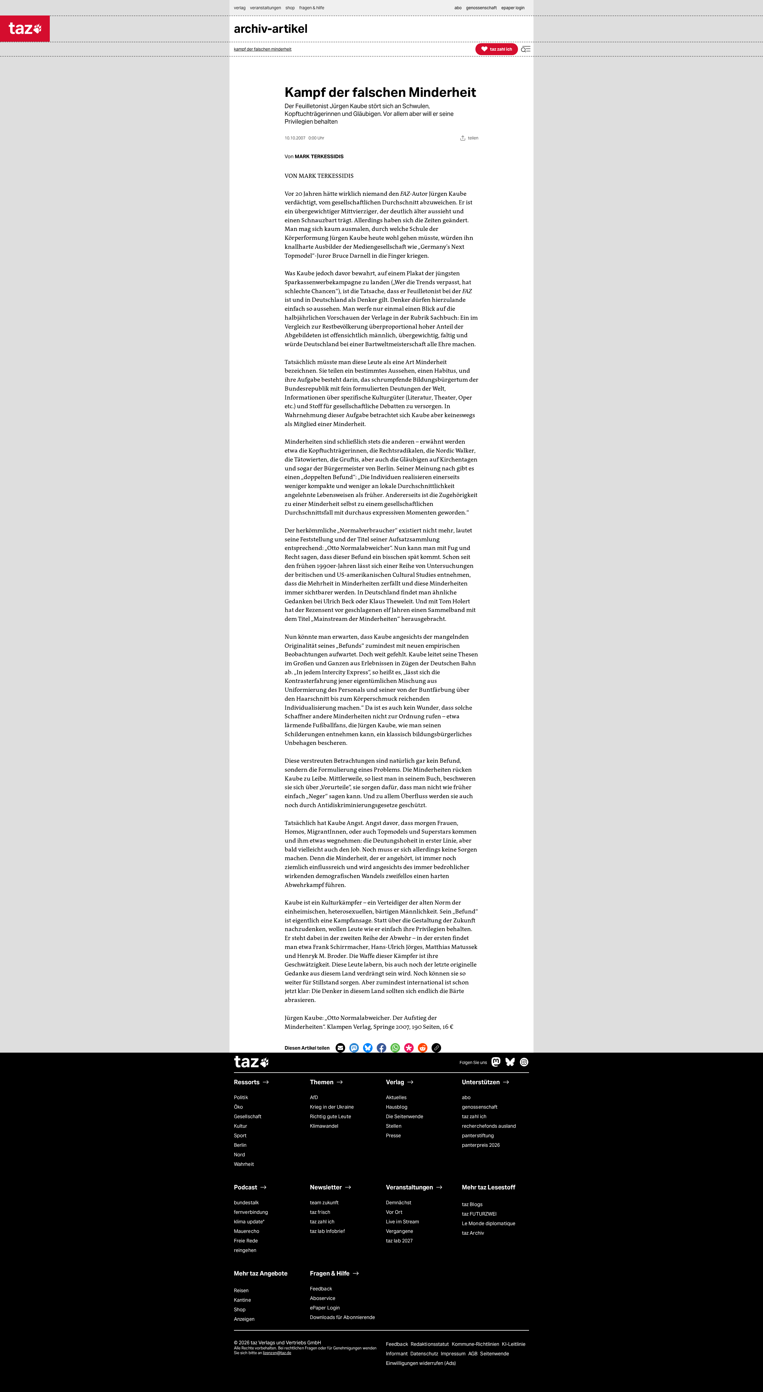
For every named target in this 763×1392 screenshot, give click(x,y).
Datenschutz (424, 1354)
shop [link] (290, 7)
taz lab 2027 (399, 1241)
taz (252, 1062)
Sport (240, 1135)
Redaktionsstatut (430, 1344)
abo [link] (458, 7)
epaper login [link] (513, 7)
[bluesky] (510, 1065)
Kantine (242, 1300)
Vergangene (399, 1231)
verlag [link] (240, 7)
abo (466, 1097)
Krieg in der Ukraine (332, 1107)
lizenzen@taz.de (277, 1352)
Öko (238, 1107)
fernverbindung (251, 1212)
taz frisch (320, 1212)
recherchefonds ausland (489, 1126)
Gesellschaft (247, 1116)
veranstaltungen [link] (265, 7)
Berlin (240, 1145)
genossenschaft (479, 1107)
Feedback (321, 1289)
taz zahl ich (474, 1116)
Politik (241, 1097)
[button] (526, 49)
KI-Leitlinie (513, 1344)
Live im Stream (402, 1222)
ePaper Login (325, 1308)
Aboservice (322, 1298)
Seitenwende (494, 1354)
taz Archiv (473, 1233)
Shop (240, 1309)
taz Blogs (472, 1204)
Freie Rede (246, 1241)
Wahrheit (244, 1164)
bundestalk (246, 1203)
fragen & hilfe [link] (311, 7)
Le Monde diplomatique (488, 1223)
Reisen (241, 1290)
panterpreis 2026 (481, 1145)
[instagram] (524, 1065)
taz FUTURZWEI (479, 1214)
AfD (314, 1097)
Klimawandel (324, 1126)
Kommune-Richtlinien (476, 1344)
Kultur (240, 1126)
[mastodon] (496, 1065)
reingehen (245, 1250)
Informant (397, 1354)
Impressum (454, 1354)
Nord (239, 1155)
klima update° (249, 1222)
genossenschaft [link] (481, 7)
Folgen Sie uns (473, 1062)
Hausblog (396, 1107)
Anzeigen (244, 1319)
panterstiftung (478, 1135)
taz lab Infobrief (327, 1231)
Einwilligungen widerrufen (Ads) (421, 1363)
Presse (393, 1135)
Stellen (393, 1126)
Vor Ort (394, 1212)
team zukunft (324, 1203)
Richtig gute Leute (330, 1116)
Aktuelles (396, 1097)
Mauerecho (246, 1231)
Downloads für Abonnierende (342, 1317)
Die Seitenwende (404, 1116)
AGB (473, 1354)
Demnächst (398, 1203)
